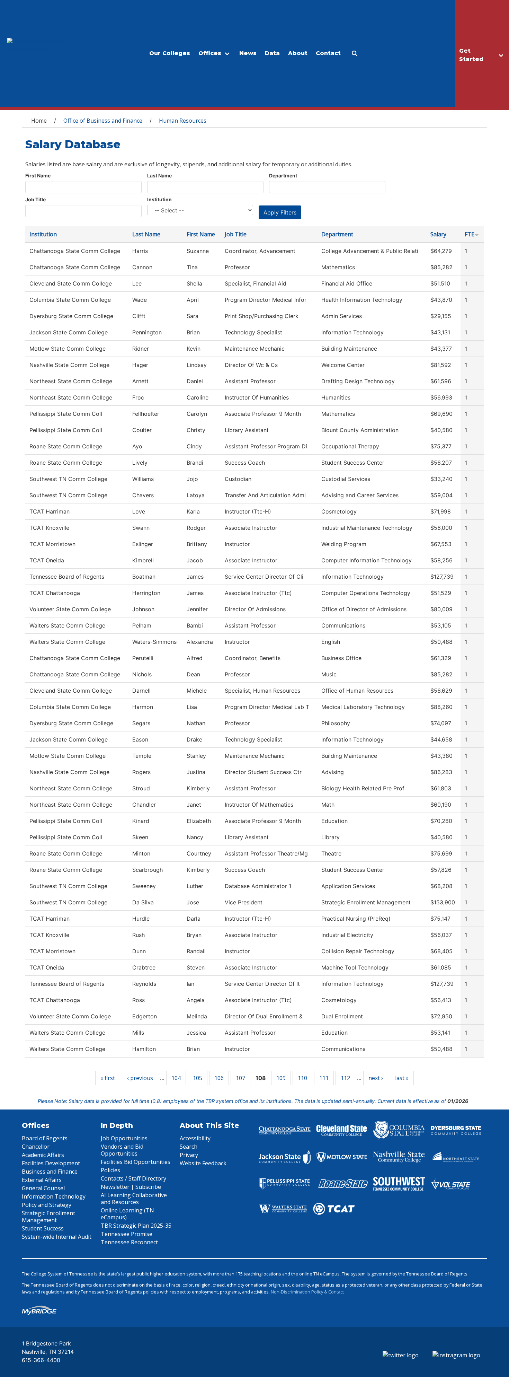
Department (283, 175)
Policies (110, 1170)
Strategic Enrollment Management (48, 1216)
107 (240, 1078)
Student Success (43, 1228)
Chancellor (36, 1146)
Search (188, 1146)
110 (302, 1078)
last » (402, 1078)
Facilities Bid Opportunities (135, 1162)
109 (281, 1078)
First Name (38, 175)
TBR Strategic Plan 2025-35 (136, 1225)
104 (176, 1078)
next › (375, 1078)
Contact (328, 53)
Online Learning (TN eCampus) (127, 1214)
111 (324, 1078)
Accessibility (195, 1138)
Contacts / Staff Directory (133, 1178)
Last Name (159, 175)
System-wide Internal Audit (56, 1236)
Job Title (35, 199)
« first (107, 1078)
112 (345, 1078)
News (248, 53)
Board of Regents (45, 1138)
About (297, 53)
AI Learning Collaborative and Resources (134, 1198)
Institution (159, 199)
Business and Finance (50, 1171)
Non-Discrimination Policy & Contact (307, 1292)
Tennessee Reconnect (129, 1242)
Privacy (189, 1155)
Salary (438, 234)
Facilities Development (51, 1163)
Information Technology (54, 1196)
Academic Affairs (43, 1155)
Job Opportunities (124, 1138)
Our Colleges (169, 53)
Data (272, 53)
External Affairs (42, 1180)
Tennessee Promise (126, 1234)
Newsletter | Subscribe (131, 1187)
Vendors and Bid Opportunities (122, 1150)
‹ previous (140, 1078)
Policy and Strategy (46, 1205)
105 (197, 1078)
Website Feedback (203, 1163)
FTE (469, 234)
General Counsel (43, 1188)
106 (219, 1078)
